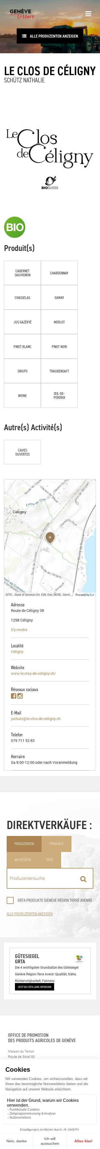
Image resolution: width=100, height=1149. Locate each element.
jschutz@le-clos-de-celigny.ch (36, 718)
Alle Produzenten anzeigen (53, 36)
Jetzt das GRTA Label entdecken (34, 986)
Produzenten (24, 844)
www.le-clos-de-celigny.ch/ (33, 673)
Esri (92, 594)
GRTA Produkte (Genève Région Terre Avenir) (55, 900)
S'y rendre (19, 629)
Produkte (56, 844)
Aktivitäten (22, 860)
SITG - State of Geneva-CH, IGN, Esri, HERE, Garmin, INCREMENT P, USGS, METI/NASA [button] (40, 594)
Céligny (17, 651)
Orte (49, 860)
